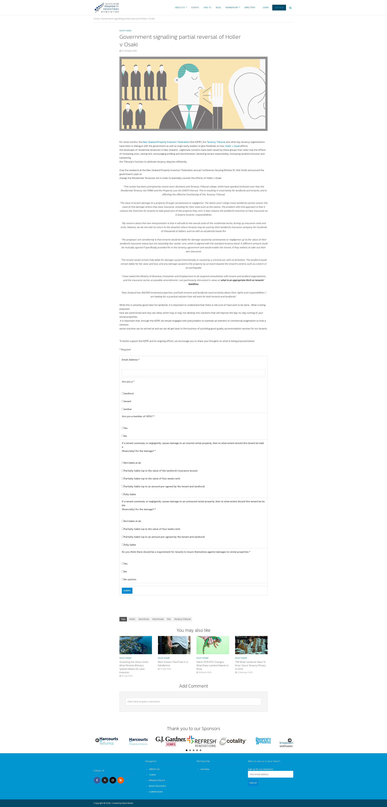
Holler (132, 619)
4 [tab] (197, 750)
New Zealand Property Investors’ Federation (166, 142)
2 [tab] (190, 750)
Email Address (131, 359)
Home (96, 18)
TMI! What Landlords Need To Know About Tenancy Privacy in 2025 (250, 665)
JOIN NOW (279, 7)
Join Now (204, 769)
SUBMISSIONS (156, 791)
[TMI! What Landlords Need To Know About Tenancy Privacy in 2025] (251, 644)
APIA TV (207, 7)
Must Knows (158, 619)
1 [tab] (186, 750)
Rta (169, 619)
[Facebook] (97, 780)
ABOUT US (180, 7)
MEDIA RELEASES (157, 786)
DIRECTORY (249, 7)
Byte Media (127, 803)
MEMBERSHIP (232, 7)
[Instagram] (112, 780)
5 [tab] (200, 750)
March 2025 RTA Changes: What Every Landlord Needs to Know (213, 665)
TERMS (152, 774)
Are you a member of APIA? (138, 416)
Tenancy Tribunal (216, 142)
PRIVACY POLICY (157, 780)
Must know (125, 30)
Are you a (128, 381)
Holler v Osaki (232, 146)
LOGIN (265, 7)
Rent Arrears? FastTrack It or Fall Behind (173, 663)
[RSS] (120, 780)
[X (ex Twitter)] (105, 780)
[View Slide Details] (111, 741)
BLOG (218, 7)
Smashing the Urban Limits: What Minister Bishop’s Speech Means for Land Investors (134, 667)
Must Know (144, 619)
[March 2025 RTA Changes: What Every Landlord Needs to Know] (213, 644)
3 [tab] (193, 750)
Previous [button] (97, 740)
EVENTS (195, 7)
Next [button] (289, 740)
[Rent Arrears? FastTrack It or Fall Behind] (174, 644)
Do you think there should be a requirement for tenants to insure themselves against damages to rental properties (186, 552)
